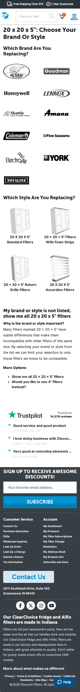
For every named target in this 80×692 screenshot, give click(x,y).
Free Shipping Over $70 (28, 4)
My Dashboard (52, 526)
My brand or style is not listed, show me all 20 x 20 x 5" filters (37, 313)
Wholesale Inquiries (15, 541)
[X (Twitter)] (30, 605)
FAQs (6, 536)
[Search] (51, 16)
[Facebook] (20, 605)
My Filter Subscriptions (57, 536)
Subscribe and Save (55, 562)
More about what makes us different (33, 668)
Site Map (41, 680)
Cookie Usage (52, 676)
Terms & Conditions (29, 676)
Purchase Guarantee (16, 531)
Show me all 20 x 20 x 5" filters (38, 376)
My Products (51, 531)
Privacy (9, 676)
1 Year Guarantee (62, 4)
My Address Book (54, 551)
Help (67, 682)
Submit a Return (13, 556)
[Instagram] (41, 605)
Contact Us (10, 526)
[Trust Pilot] (25, 414)
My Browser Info (53, 556)
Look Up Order (12, 546)
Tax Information (13, 562)
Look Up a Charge (14, 551)
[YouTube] (51, 605)
